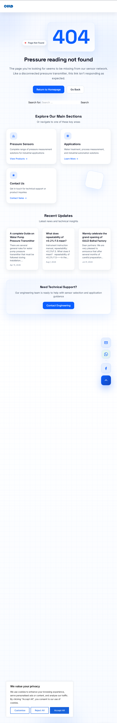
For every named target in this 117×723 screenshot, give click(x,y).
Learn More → (71, 158)
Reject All (40, 710)
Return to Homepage (49, 89)
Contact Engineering (58, 305)
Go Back (75, 89)
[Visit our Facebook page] (106, 368)
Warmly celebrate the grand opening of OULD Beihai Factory (94, 237)
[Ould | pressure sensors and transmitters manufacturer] (8, 6)
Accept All (59, 710)
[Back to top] (106, 380)
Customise (19, 710)
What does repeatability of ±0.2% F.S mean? (56, 237)
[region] (39, 699)
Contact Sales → (18, 198)
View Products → (18, 158)
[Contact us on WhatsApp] (106, 354)
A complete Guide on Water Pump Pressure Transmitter (22, 237)
